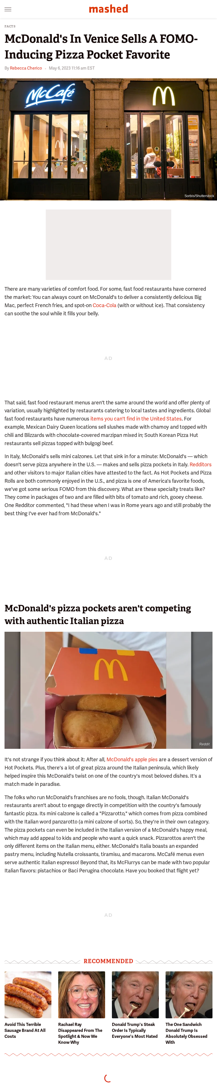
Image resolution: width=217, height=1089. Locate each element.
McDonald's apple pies (132, 759)
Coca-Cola (104, 305)
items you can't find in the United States (136, 418)
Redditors (201, 464)
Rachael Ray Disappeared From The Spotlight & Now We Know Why (80, 1033)
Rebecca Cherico (26, 68)
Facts (10, 26)
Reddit (204, 744)
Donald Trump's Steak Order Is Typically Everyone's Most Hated (135, 1030)
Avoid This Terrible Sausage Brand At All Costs (25, 1030)
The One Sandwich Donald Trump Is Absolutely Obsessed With (186, 1033)
